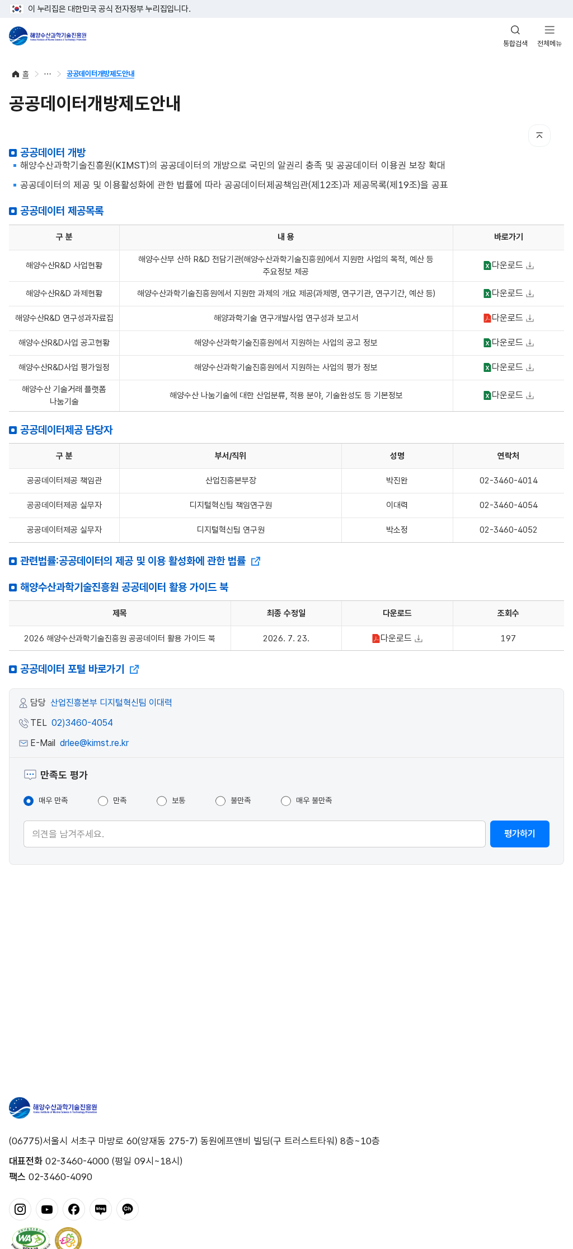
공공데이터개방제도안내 (100, 73)
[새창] (20, 1208)
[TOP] (539, 135)
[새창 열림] (30, 1239)
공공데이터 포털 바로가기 (73, 669)
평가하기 (520, 833)
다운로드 (502, 266)
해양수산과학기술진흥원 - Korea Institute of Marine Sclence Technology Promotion (47, 36)
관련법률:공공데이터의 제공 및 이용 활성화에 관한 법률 (134, 560)
